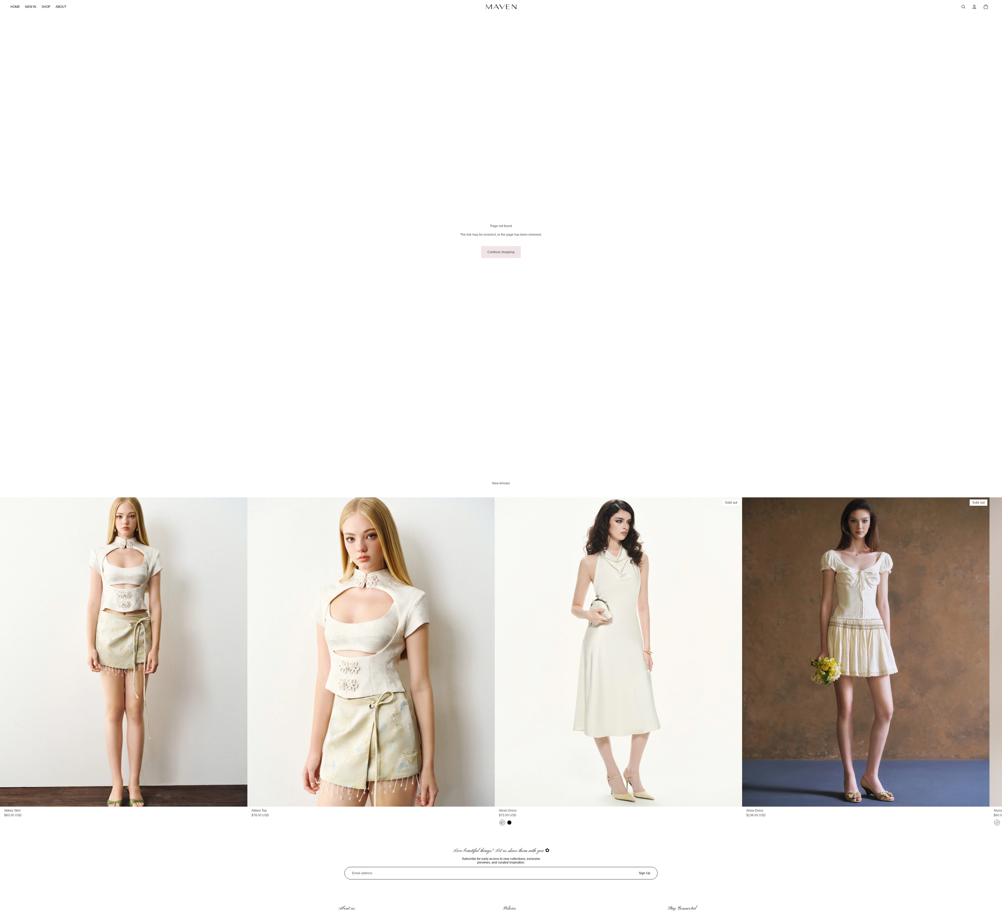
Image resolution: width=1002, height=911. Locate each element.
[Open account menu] (974, 7)
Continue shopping (501, 252)
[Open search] (963, 7)
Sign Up (644, 873)
